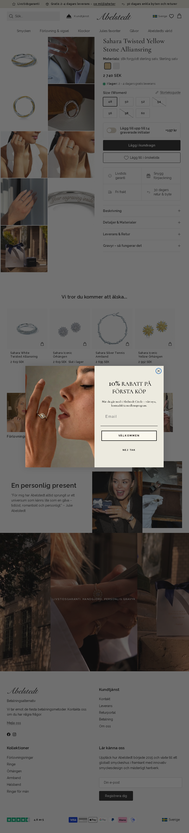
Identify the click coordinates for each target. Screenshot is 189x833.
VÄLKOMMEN (129, 435)
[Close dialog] (158, 371)
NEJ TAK (129, 450)
